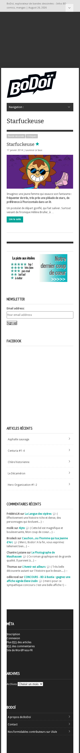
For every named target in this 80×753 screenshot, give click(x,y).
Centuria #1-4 (16, 450)
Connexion (13, 638)
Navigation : (69, 8)
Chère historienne (18, 462)
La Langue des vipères (38, 513)
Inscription (13, 634)
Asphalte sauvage (18, 439)
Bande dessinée (16, 136)
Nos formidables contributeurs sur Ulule (32, 731)
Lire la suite (15, 219)
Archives (12, 684)
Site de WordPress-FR (20, 650)
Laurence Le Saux (33, 150)
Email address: (15, 308)
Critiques (31, 136)
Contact (13, 724)
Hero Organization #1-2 (22, 484)
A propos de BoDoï (19, 717)
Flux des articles (19, 642)
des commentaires (21, 646)
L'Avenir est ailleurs (34, 566)
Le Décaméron (16, 473)
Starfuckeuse (21, 144)
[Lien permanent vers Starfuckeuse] (40, 172)
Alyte (22, 528)
